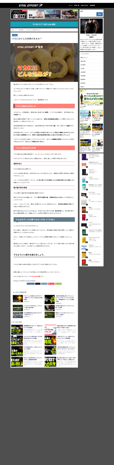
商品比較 (83, 61)
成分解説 (14, 35)
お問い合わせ (84, 5)
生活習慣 (83, 72)
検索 (81, 11)
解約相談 (83, 83)
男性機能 (83, 76)
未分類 (82, 68)
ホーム (71, 5)
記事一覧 (76, 5)
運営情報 (92, 5)
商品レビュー (84, 57)
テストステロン (85, 54)
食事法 (82, 87)
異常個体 (83, 79)
